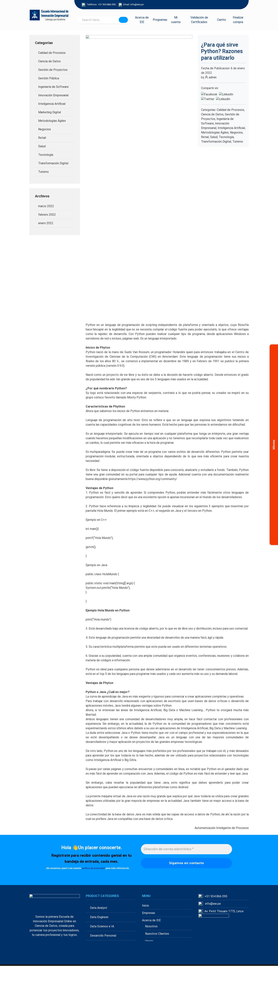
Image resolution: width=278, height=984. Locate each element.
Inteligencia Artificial (51, 104)
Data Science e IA (102, 926)
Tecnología (45, 155)
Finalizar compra (238, 20)
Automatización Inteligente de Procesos (222, 828)
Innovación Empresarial (53, 95)
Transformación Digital (53, 163)
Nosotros (151, 926)
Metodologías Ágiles (52, 121)
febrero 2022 (47, 214)
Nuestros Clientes (157, 933)
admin (213, 77)
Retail (42, 138)
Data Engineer (99, 917)
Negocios (44, 129)
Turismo (43, 172)
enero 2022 (45, 223)
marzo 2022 (46, 206)
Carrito (221, 20)
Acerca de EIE (142, 20)
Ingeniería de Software (53, 87)
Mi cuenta (175, 20)
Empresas (148, 913)
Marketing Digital (49, 112)
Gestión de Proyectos (53, 70)
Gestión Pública (48, 78)
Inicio (145, 905)
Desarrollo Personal (103, 935)
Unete (149, 941)
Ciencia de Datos (49, 61)
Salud (42, 146)
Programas (160, 20)
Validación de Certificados (199, 20)
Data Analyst (98, 908)
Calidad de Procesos (52, 53)
